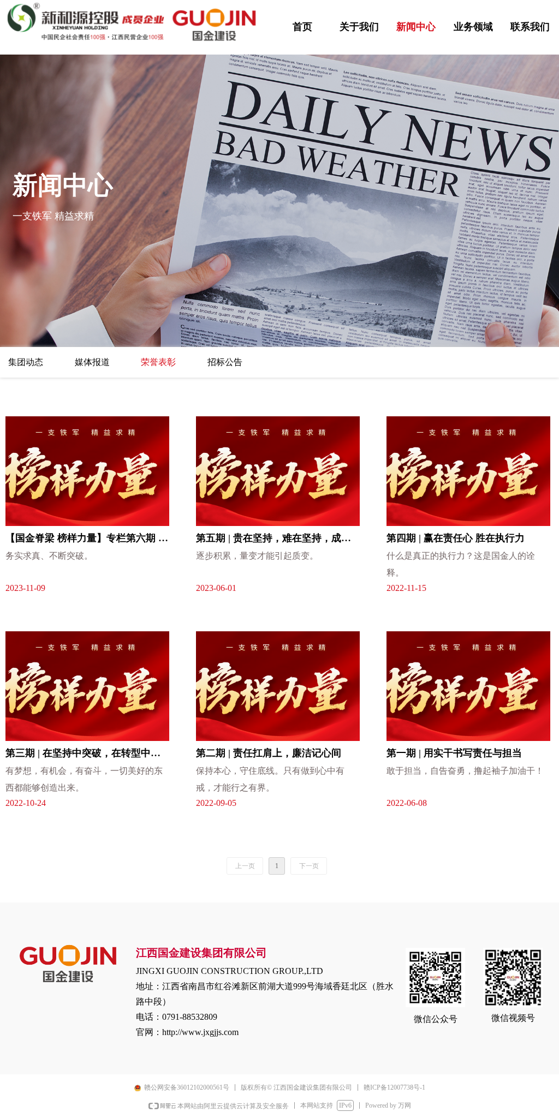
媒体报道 (92, 362)
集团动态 (25, 362)
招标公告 (224, 362)
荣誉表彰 (158, 362)
